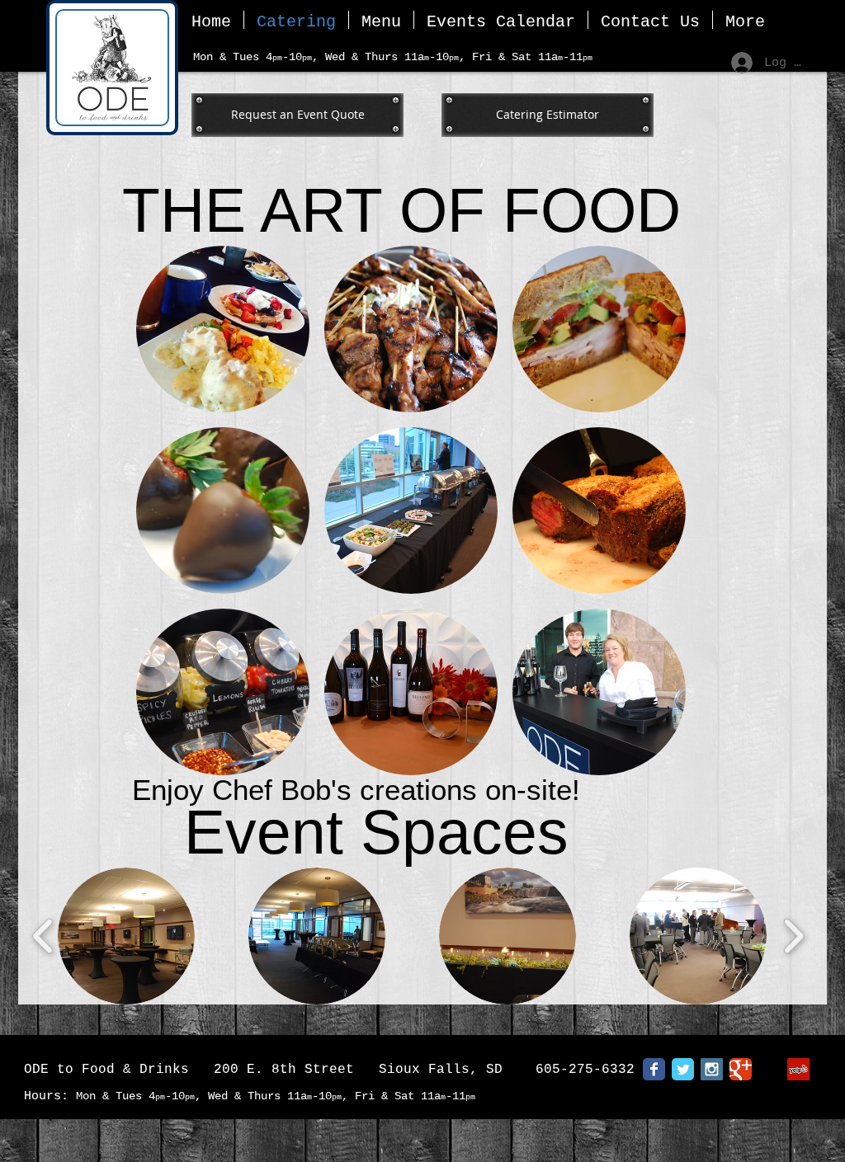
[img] (411, 329)
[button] (126, 936)
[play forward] (793, 936)
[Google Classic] (740, 1069)
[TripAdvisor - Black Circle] (769, 1069)
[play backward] (43, 936)
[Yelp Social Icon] (798, 1069)
